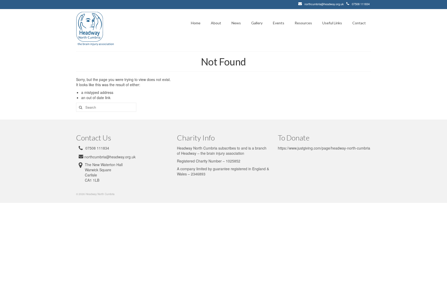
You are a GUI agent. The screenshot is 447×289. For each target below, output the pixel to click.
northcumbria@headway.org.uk (324, 4)
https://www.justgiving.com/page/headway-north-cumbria (324, 148)
